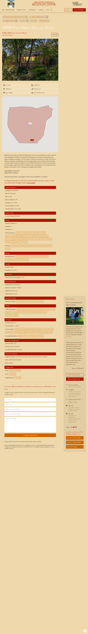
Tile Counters (47, 239)
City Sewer (31, 309)
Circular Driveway (33, 256)
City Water (39, 309)
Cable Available (21, 309)
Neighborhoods (20, 10)
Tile (50, 245)
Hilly (17, 329)
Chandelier (42, 233)
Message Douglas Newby (30, 435)
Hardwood (27, 245)
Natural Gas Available (12, 315)
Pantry (27, 239)
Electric (25, 301)
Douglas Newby (70, 299)
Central (19, 301)
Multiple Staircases (42, 236)
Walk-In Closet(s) (22, 242)
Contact (78, 10)
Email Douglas (73, 446)
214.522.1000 (31, 183)
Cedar (51, 329)
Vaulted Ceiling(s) (11, 242)
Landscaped (23, 329)
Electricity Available (49, 309)
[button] (30, 123)
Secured (26, 259)
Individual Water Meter (39, 312)
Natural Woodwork (11, 239)
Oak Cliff (17, 377)
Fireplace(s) (32, 301)
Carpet (13, 245)
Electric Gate (43, 256)
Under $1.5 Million (15, 370)
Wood (7, 249)
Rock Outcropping (15, 332)
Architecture (32, 10)
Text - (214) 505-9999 (75, 442)
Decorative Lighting (11, 236)
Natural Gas (40, 301)
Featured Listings (10, 10)
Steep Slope (48, 332)
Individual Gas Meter (25, 312)
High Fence (34, 336)
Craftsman (12, 374)
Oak (7, 332)
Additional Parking (21, 256)
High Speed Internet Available (27, 236)
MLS (48, 10)
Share (54, 34)
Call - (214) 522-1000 (75, 438)
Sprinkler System (38, 332)
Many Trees (44, 329)
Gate (27, 336)
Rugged (24, 332)
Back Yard (21, 336)
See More (68, 336)
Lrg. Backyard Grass (34, 329)
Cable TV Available (21, 233)
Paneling (20, 239)
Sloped (30, 332)
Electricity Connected (12, 312)
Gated (20, 259)
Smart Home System (36, 239)
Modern (41, 10)
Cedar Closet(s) (33, 233)
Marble (34, 245)
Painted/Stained (42, 245)
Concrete (19, 245)
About (67, 10)
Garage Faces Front (11, 259)
